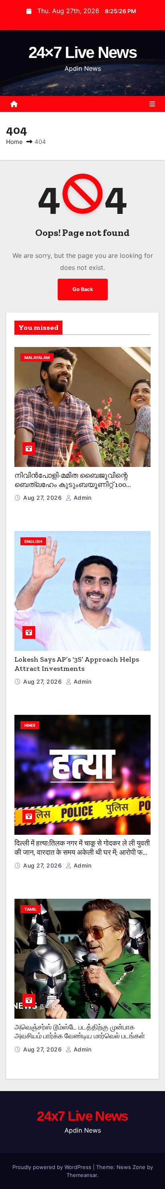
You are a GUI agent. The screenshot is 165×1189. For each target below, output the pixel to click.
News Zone (131, 1167)
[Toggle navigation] (152, 104)
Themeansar (81, 1175)
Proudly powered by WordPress (52, 1167)
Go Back (82, 289)
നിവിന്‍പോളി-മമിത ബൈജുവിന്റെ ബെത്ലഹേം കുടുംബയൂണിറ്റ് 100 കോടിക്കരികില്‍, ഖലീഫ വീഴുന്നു (71, 484)
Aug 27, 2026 (43, 497)
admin (81, 497)
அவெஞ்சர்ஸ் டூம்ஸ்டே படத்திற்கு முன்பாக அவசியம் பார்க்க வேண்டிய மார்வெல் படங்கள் (79, 1032)
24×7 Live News (82, 52)
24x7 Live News (82, 1115)
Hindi (29, 725)
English (33, 541)
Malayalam (37, 357)
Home (14, 142)
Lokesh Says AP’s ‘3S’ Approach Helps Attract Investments (76, 664)
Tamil (30, 909)
